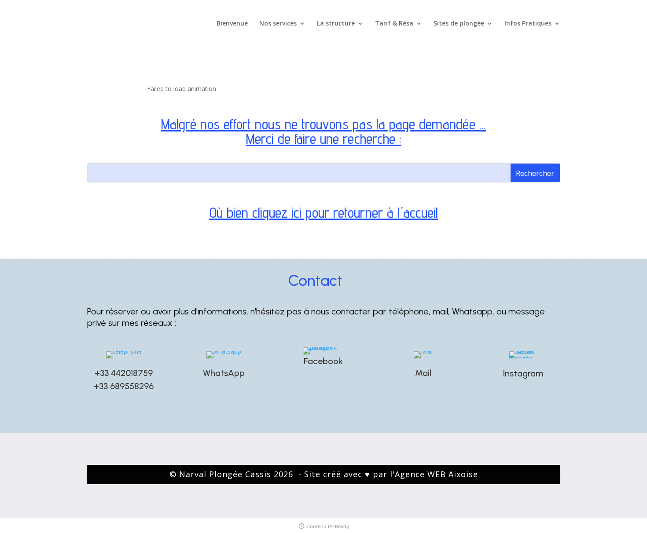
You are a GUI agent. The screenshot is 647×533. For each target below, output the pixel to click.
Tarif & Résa (394, 23)
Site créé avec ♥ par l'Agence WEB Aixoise (391, 474)
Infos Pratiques (527, 23)
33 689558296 (126, 386)
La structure (336, 23)
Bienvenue (232, 23)
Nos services (278, 23)
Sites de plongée (459, 23)
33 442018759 (126, 373)
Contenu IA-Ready (327, 526)
